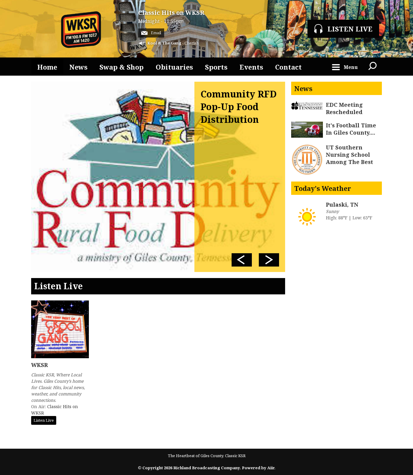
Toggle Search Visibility (373, 66)
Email (155, 32)
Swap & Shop (121, 66)
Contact (288, 66)
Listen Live (44, 420)
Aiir (270, 467)
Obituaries (174, 66)
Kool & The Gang (164, 43)
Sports (216, 66)
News (78, 66)
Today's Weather (322, 188)
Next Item (269, 260)
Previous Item (242, 260)
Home (47, 66)
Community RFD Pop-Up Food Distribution (238, 107)
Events (251, 66)
